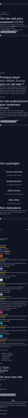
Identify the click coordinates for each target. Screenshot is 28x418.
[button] (1, 229)
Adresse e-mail (3, 389)
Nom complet (3, 379)
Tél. (1, 384)
